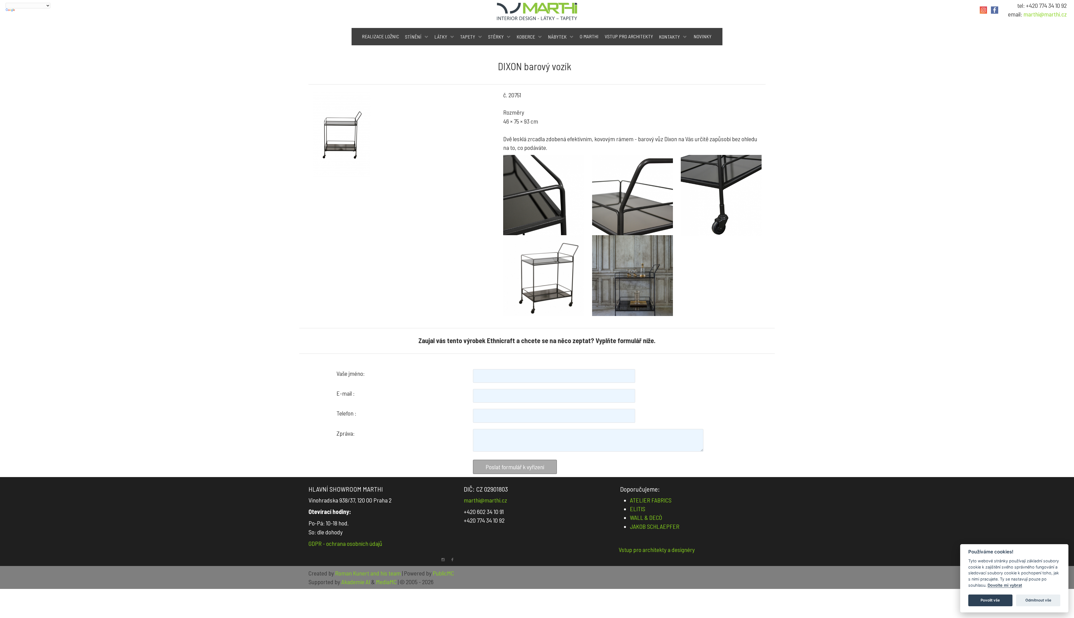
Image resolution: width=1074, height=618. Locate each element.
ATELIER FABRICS (651, 500)
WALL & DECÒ (646, 517)
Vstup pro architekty (629, 36)
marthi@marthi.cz (1045, 14)
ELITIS (637, 508)
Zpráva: (345, 433)
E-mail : (345, 393)
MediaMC (386, 581)
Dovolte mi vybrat (1005, 585)
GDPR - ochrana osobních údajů (345, 543)
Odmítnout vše (1038, 600)
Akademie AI (355, 581)
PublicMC (443, 573)
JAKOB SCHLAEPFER (654, 526)
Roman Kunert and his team (368, 573)
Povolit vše (990, 600)
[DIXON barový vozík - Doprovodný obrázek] (543, 195)
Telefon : (346, 413)
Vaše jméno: (350, 373)
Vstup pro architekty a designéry (657, 549)
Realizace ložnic (380, 36)
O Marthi (589, 36)
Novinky (703, 36)
